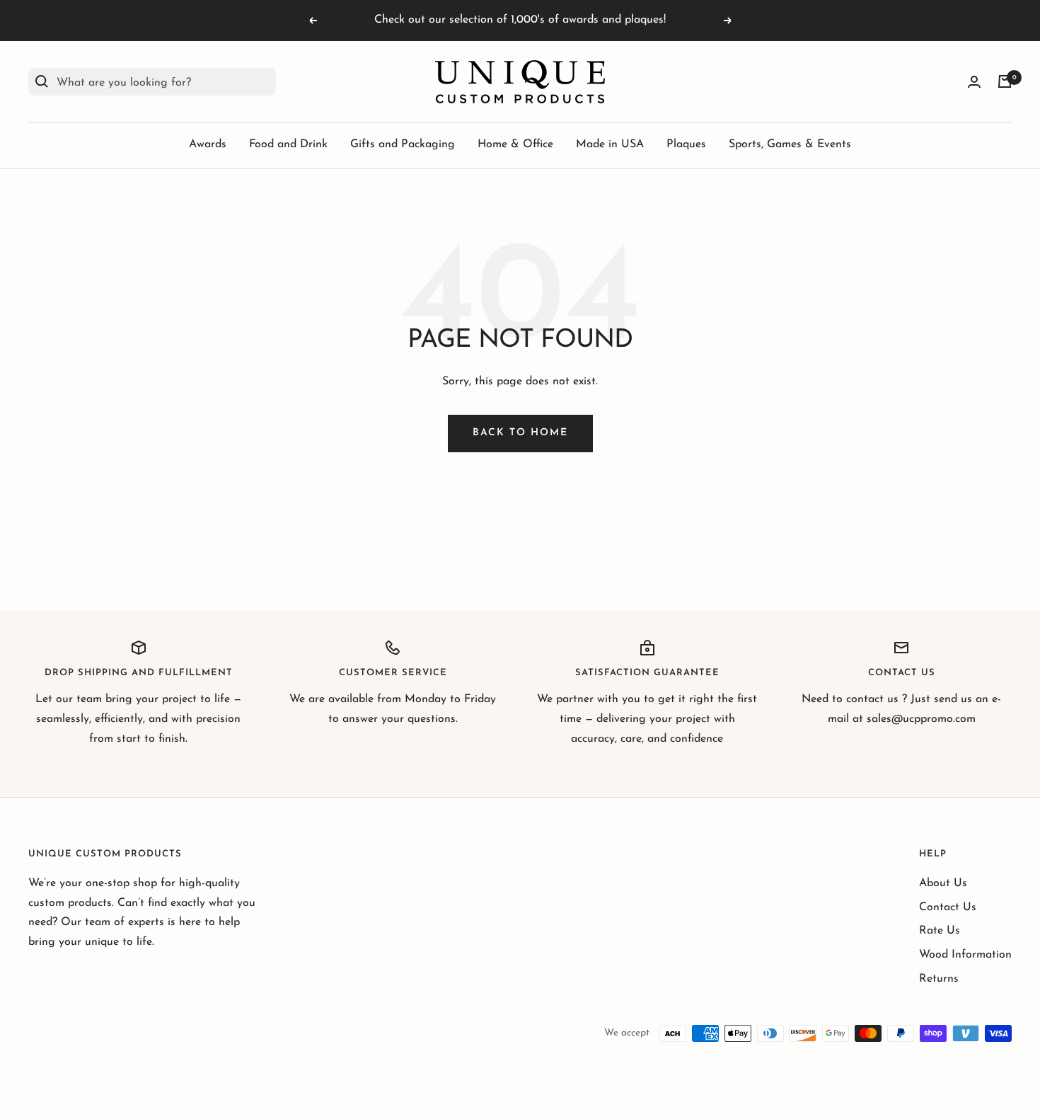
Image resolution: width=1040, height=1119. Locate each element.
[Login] (974, 82)
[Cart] (1005, 81)
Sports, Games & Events (790, 144)
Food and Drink (288, 144)
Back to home (520, 432)
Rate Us (939, 930)
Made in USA (610, 144)
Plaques (686, 144)
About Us (943, 883)
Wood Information (965, 954)
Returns (939, 979)
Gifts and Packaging (402, 144)
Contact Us (947, 907)
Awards (207, 144)
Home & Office (515, 144)
